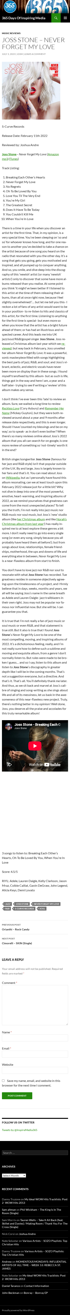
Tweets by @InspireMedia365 (19, 1130)
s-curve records (24, 908)
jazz (7, 904)
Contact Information (36, 1285)
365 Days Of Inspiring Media (23, 18)
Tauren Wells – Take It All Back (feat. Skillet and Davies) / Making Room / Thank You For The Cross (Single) (34, 1223)
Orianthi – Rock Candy (15, 927)
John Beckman (10, 1292)
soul (42, 908)
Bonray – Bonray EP (36, 1292)
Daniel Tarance (11, 1285)
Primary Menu (65, 18)
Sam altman (9, 1209)
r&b (7, 908)
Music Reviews (11, 33)
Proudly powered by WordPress (18, 1310)
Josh (20, 54)
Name (7, 1032)
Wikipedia (13, 477)
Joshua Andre (27, 1233)
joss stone (22, 904)
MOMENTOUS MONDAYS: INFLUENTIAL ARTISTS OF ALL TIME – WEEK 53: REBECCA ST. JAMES (34, 1265)
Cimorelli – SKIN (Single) (17, 941)
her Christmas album (31, 519)
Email (6, 1048)
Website (7, 1064)
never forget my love (46, 904)
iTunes (13, 159)
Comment (9, 982)
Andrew (7, 1261)
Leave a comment (35, 54)
